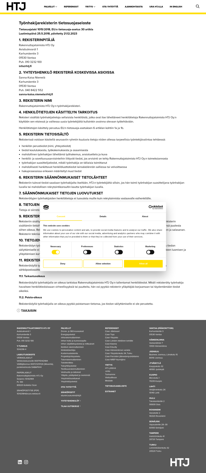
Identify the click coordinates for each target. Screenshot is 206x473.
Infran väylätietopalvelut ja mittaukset (77, 344)
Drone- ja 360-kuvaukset (72, 331)
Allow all (143, 264)
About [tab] (145, 216)
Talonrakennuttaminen (71, 359)
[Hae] (197, 6)
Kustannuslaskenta (69, 353)
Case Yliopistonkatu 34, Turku (118, 353)
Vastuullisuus (111, 377)
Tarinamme (110, 374)
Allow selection (103, 264)
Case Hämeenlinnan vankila (117, 350)
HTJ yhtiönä (110, 368)
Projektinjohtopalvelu (70, 356)
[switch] (87, 252)
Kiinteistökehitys (68, 350)
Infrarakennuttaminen (70, 337)
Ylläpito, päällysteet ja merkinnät (75, 375)
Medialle (109, 380)
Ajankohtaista (134, 6)
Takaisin (28, 311)
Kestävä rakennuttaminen (72, 347)
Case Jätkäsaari (112, 331)
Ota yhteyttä (110, 6)
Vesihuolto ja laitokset (71, 372)
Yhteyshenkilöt (70, 401)
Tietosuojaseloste (116, 386)
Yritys (89, 6)
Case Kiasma (111, 344)
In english (176, 6)
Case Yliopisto (111, 337)
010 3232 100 (27, 340)
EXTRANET (110, 391)
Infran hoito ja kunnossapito (73, 340)
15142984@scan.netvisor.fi (28, 393)
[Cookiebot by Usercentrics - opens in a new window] (150, 207)
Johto (107, 371)
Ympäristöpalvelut (69, 381)
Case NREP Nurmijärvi (115, 359)
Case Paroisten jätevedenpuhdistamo (122, 356)
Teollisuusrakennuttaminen (73, 369)
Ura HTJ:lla (156, 6)
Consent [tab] (61, 216)
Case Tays (109, 334)
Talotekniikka (67, 362)
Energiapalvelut (68, 334)
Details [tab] (103, 216)
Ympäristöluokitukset (70, 378)
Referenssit (71, 6)
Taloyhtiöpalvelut (68, 366)
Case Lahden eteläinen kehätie (119, 340)
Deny (62, 264)
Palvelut (49, 6)
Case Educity (111, 347)
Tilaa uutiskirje (70, 406)
